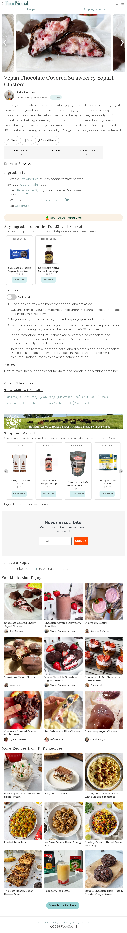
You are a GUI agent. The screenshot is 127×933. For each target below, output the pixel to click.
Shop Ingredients (94, 9)
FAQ (55, 922)
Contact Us (41, 922)
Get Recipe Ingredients (66, 218)
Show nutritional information (23, 390)
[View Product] (26, 194)
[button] (121, 471)
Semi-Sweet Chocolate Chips (43, 200)
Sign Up (80, 541)
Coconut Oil (23, 205)
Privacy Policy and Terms (78, 922)
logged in (31, 569)
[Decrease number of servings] (24, 165)
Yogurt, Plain (28, 184)
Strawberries (29, 179)
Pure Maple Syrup (30, 190)
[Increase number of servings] (29, 165)
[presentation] (5, 43)
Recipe (31, 9)
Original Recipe (48, 140)
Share (14, 140)
